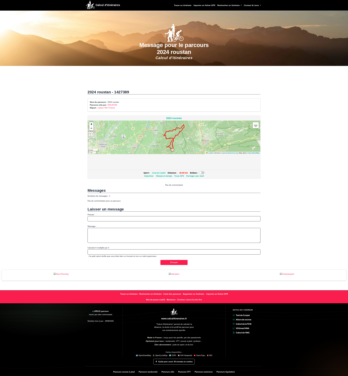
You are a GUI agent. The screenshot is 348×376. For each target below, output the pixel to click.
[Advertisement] (174, 79)
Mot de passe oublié (155, 300)
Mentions (171, 300)
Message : (92, 226)
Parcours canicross (204, 372)
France (112, 108)
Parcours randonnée (148, 372)
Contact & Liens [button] (251, 5)
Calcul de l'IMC (243, 332)
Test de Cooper (243, 315)
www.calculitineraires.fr (174, 318)
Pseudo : (91, 214)
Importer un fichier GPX (204, 5)
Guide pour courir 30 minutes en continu (175, 362)
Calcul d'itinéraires (107, 5)
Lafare (100, 108)
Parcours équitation (226, 372)
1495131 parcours (101, 311)
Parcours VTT (184, 372)
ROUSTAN (112, 105)
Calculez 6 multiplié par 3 (98, 248)
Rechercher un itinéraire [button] (228, 5)
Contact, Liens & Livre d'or (189, 300)
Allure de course (243, 319)
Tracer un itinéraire (182, 5)
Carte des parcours (172, 294)
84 (106, 108)
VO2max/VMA (242, 328)
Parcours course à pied (124, 372)
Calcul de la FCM (243, 324)
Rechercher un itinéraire (150, 294)
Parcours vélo (167, 372)
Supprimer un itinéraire (193, 294)
